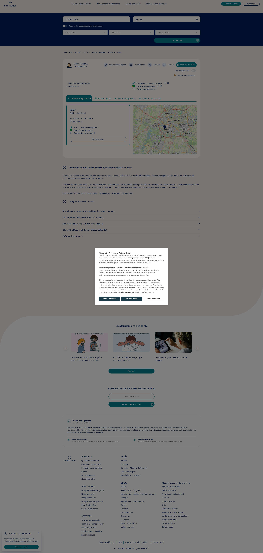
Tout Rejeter (131, 299)
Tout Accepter (109, 299)
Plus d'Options (153, 299)
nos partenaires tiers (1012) (139, 258)
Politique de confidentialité (154, 290)
